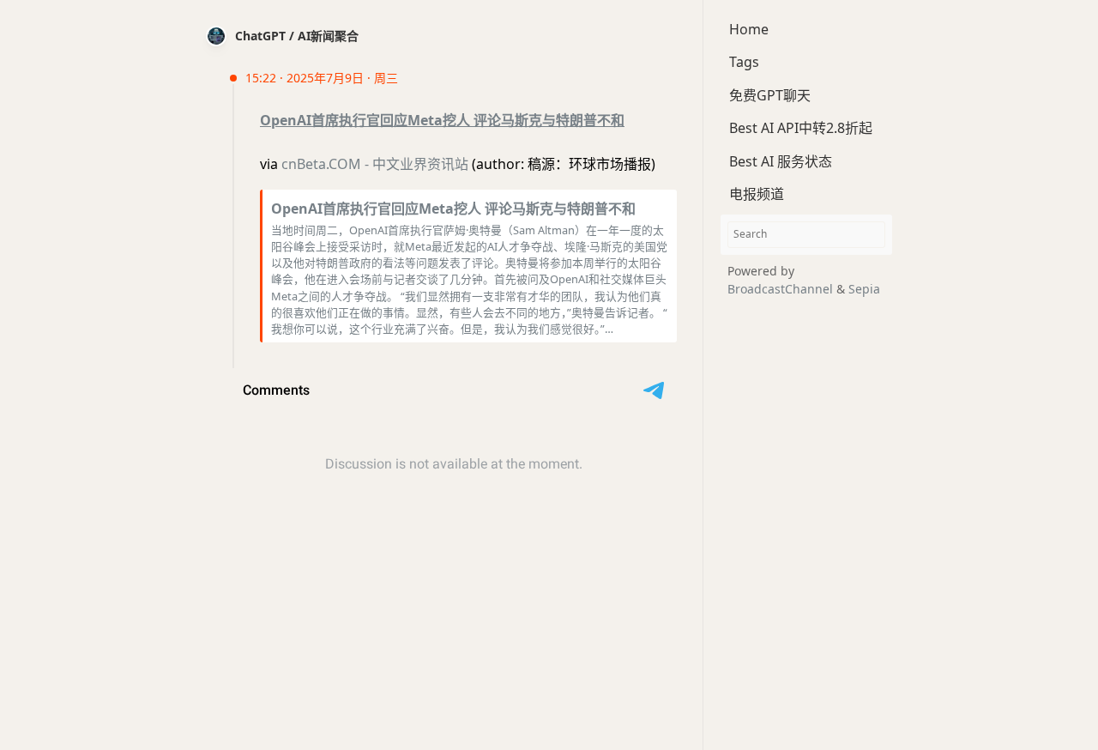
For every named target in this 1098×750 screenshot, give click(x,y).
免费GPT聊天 (770, 95)
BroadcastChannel (781, 289)
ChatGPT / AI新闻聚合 (297, 35)
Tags (744, 61)
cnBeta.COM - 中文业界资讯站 (374, 163)
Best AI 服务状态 (780, 161)
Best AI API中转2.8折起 (800, 127)
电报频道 (756, 193)
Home (749, 29)
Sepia (864, 289)
